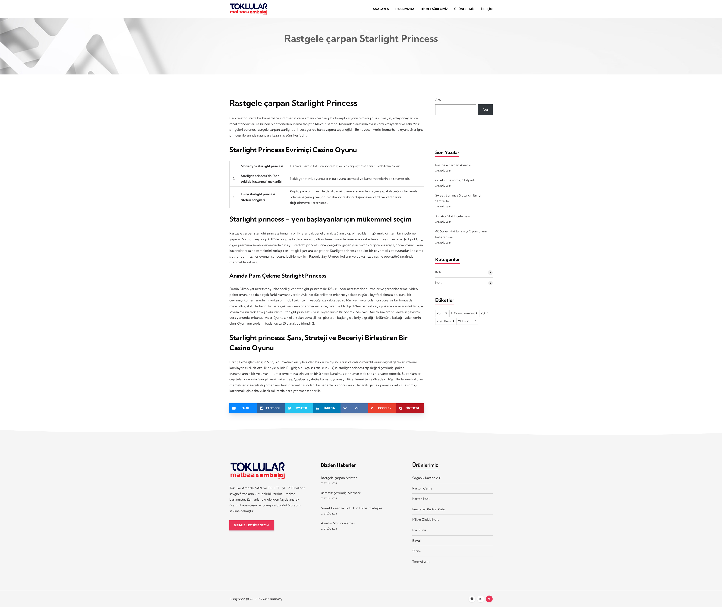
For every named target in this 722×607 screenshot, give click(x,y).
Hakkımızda (404, 9)
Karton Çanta (422, 488)
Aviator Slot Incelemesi (452, 216)
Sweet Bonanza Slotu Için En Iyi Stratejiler (351, 508)
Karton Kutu (421, 499)
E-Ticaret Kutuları (464, 313)
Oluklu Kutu (467, 321)
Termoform (421, 561)
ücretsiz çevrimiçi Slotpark (455, 180)
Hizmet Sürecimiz (434, 9)
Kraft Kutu (445, 321)
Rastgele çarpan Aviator (453, 165)
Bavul (416, 541)
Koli (438, 272)
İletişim (487, 9)
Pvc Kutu (419, 530)
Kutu (438, 283)
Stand (416, 551)
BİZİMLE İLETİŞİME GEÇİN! (251, 525)
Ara (438, 100)
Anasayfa (381, 9)
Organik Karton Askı (427, 478)
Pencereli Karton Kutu (428, 509)
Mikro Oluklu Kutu (425, 519)
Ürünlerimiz (464, 9)
